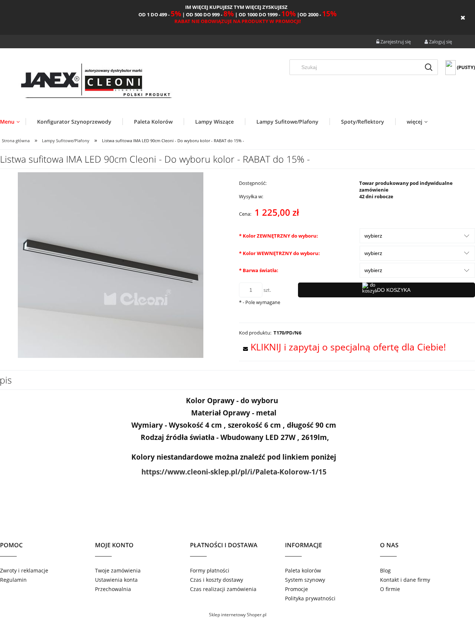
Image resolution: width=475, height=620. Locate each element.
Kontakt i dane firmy (405, 579)
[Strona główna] (95, 82)
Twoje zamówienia (118, 570)
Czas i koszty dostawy (216, 579)
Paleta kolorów (303, 570)
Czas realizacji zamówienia (223, 589)
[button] (342, 346)
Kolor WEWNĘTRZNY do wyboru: (279, 253)
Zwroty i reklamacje (24, 570)
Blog (385, 570)
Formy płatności (209, 570)
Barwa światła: (258, 270)
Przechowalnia (113, 589)
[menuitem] (13, 121)
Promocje (296, 589)
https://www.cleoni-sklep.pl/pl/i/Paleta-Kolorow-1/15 (234, 471)
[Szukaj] (428, 67)
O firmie (390, 589)
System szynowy (305, 579)
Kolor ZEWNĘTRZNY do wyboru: (278, 235)
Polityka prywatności (310, 598)
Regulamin (13, 579)
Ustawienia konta (116, 579)
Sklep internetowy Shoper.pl (237, 614)
